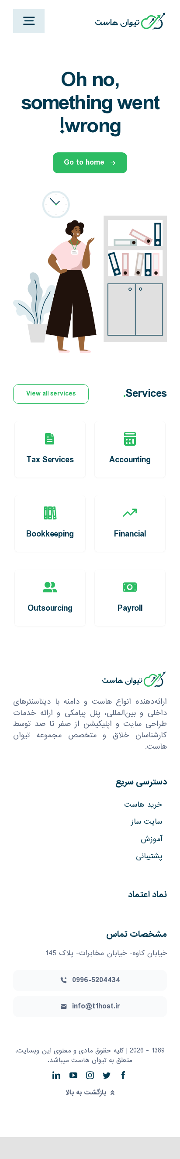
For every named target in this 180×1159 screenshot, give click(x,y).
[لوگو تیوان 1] (130, 14)
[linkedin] (56, 1075)
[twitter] (107, 1075)
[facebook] (123, 1075)
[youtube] (73, 1075)
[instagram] (90, 1075)
